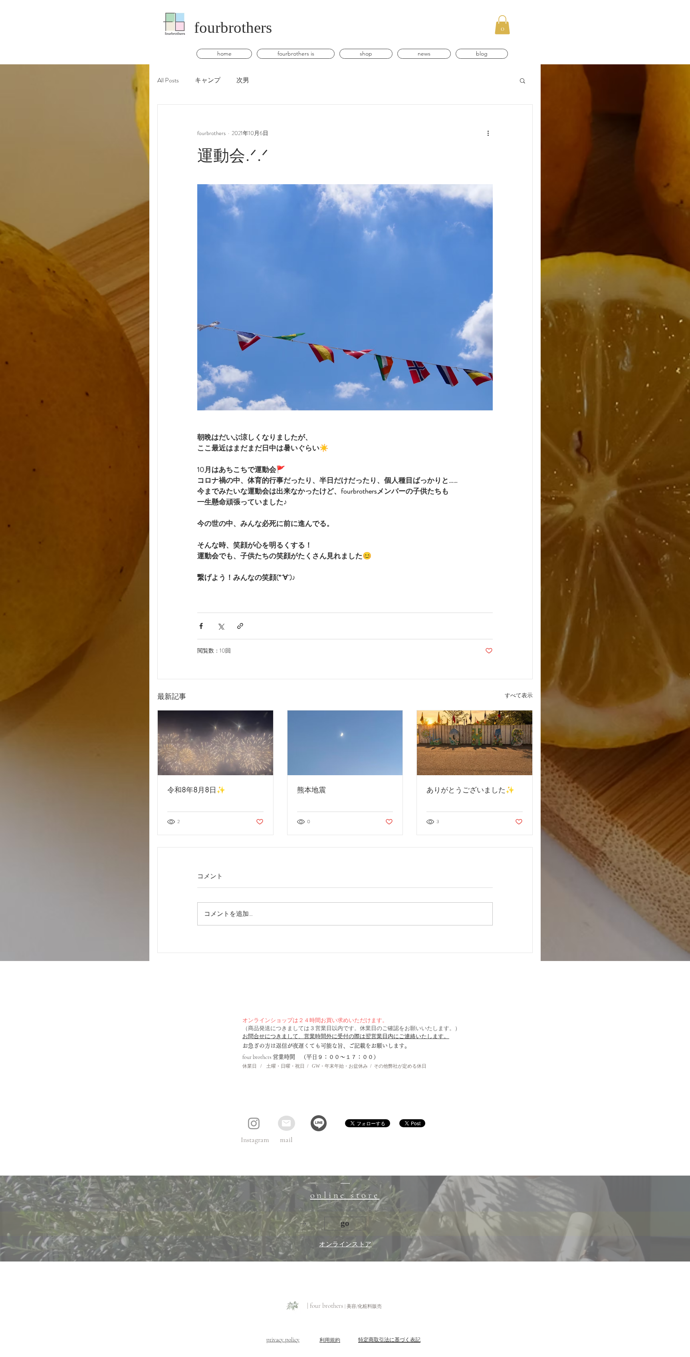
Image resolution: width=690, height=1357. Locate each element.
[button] (502, 24)
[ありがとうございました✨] (474, 742)
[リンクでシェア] (240, 626)
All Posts (168, 80)
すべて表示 (519, 695)
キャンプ (207, 80)
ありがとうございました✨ (470, 789)
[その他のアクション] (488, 133)
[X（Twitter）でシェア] (220, 626)
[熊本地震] (345, 742)
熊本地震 (311, 789)
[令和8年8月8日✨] (215, 742)
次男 (242, 80)
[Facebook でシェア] (201, 626)
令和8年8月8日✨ (196, 789)
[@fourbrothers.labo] (254, 1123)
